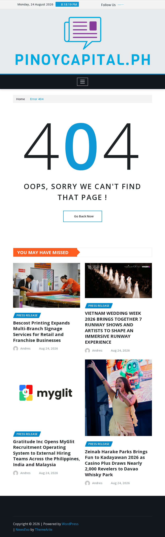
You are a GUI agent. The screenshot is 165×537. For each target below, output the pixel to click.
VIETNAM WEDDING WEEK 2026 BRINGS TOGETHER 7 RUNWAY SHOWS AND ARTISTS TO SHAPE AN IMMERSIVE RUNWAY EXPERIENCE (113, 327)
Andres (25, 348)
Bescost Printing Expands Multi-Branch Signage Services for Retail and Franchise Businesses (41, 331)
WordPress (70, 524)
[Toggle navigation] (82, 82)
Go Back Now (84, 216)
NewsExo (23, 529)
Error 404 (36, 99)
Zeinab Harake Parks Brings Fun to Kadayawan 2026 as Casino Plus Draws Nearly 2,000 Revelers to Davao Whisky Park (116, 462)
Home (20, 99)
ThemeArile (43, 529)
